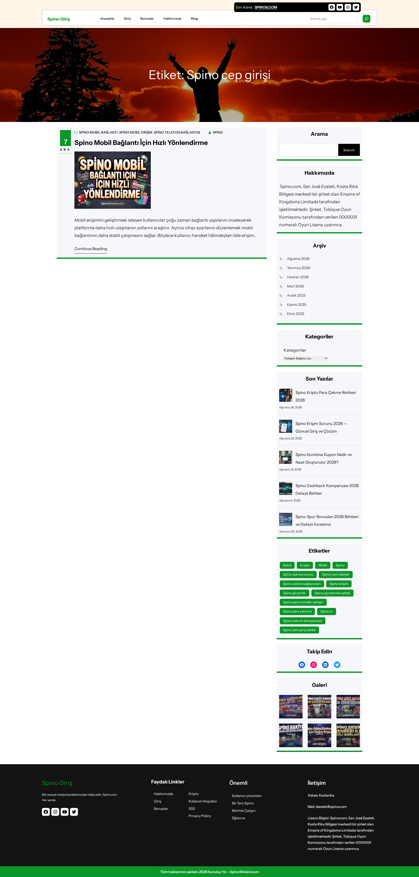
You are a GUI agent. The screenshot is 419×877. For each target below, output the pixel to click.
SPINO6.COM (266, 7)
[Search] (366, 19)
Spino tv (326, 611)
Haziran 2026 (298, 277)
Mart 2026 (295, 286)
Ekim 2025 (295, 313)
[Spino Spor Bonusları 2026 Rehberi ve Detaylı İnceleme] (285, 520)
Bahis (287, 565)
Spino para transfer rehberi (303, 602)
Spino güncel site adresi (332, 593)
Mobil (322, 565)
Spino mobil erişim (135, 132)
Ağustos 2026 (298, 258)
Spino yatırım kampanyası (302, 621)
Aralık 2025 (296, 295)
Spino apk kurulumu (298, 574)
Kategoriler (294, 350)
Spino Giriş (58, 19)
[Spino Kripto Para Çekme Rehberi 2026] (285, 396)
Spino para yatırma (297, 611)
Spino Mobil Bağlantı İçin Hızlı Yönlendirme (141, 142)
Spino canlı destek (335, 574)
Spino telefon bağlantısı (177, 132)
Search (349, 150)
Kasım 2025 (296, 304)
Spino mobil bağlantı (98, 132)
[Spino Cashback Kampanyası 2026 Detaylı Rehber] (285, 489)
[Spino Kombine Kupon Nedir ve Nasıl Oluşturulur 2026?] (285, 458)
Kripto (305, 565)
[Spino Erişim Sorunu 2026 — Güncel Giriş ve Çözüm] (285, 427)
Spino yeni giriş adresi (299, 630)
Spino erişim (339, 584)
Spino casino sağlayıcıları (302, 584)
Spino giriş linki (294, 593)
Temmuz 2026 (298, 268)
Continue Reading (90, 248)
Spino (218, 132)
